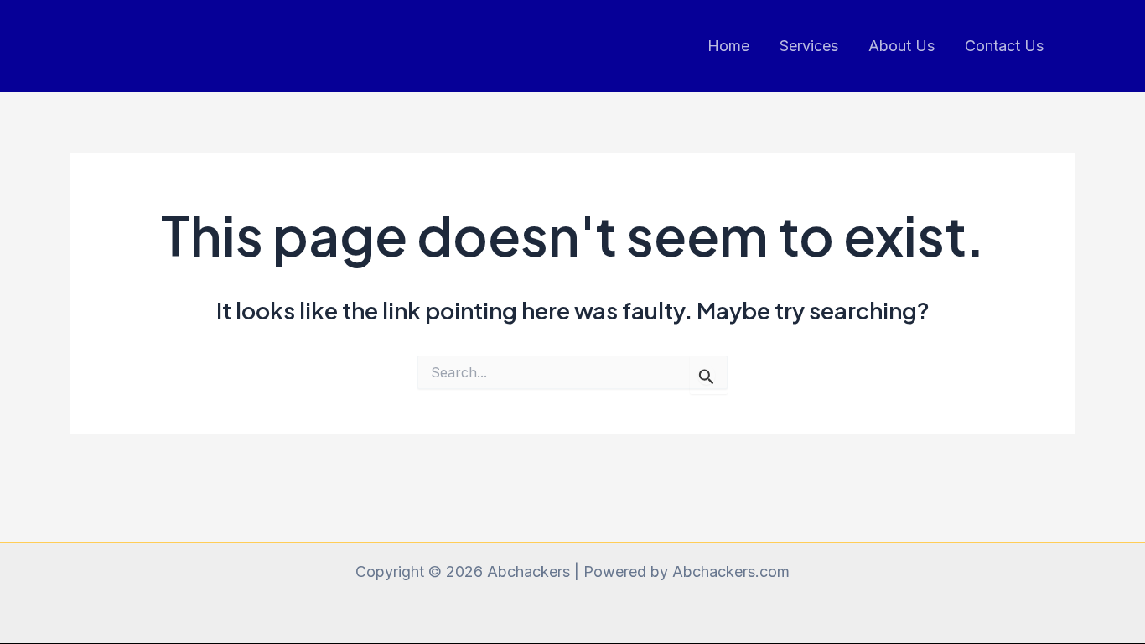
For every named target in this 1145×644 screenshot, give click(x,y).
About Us (901, 46)
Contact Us (1004, 46)
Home (728, 46)
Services (809, 46)
